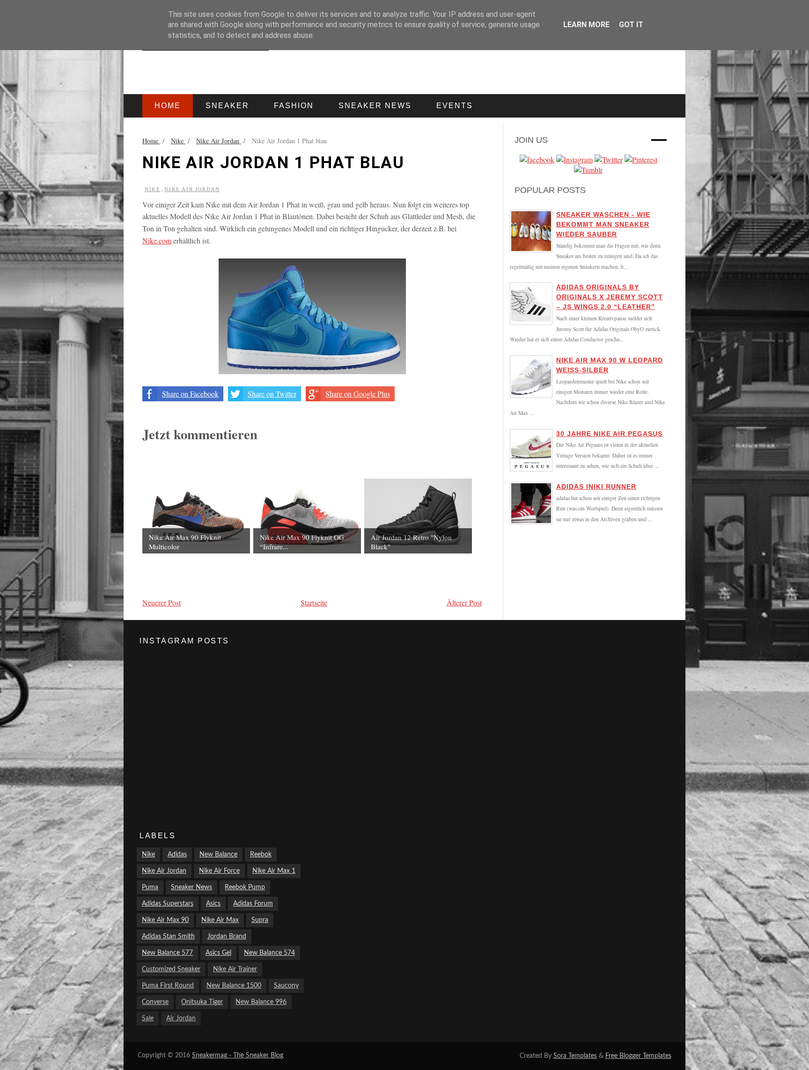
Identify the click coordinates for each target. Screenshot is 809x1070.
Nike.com (156, 240)
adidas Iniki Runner (596, 486)
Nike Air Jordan (192, 189)
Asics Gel (218, 953)
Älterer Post (464, 602)
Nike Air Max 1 (273, 871)
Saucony (286, 985)
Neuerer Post (161, 602)
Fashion (294, 106)
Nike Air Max (220, 920)
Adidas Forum (253, 903)
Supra (259, 920)
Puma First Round (168, 985)
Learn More (586, 24)
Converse (155, 1002)
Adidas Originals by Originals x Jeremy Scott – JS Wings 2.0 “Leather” (609, 296)
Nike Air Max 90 (165, 920)
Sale (148, 1018)
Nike (152, 189)
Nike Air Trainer (235, 969)
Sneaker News (191, 887)
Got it (631, 24)
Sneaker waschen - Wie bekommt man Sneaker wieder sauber (603, 224)
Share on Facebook (190, 393)
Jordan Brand (226, 936)
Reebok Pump (245, 887)
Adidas (177, 854)
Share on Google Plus (357, 393)
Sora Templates (575, 1056)
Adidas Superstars (167, 903)
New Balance (218, 854)
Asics (213, 903)
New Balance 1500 (233, 985)
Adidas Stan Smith (168, 936)
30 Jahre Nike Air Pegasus (609, 433)
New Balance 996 (261, 1002)
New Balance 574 (269, 953)
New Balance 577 (167, 953)
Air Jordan (181, 1018)
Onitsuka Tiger (202, 1002)
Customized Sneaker (171, 969)
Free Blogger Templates (638, 1056)
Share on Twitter (272, 393)
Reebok (261, 854)
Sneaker (227, 106)
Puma (150, 887)
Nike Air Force (219, 871)
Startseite (314, 602)
